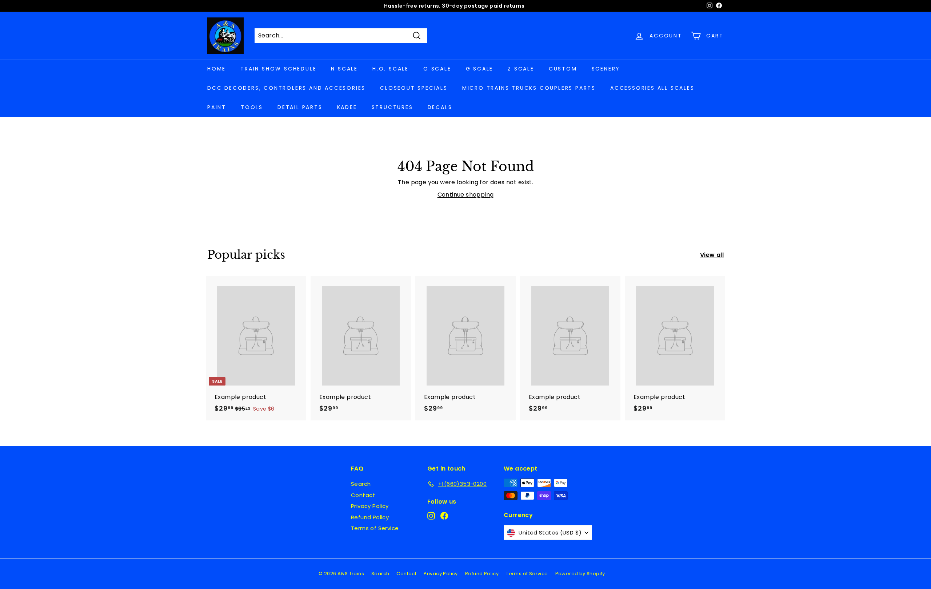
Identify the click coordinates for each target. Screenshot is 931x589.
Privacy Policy (370, 506)
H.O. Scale (390, 68)
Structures (392, 107)
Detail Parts (300, 107)
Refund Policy (370, 517)
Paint (216, 107)
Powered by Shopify (580, 573)
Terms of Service (375, 528)
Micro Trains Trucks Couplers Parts (529, 88)
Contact (363, 495)
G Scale (480, 68)
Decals (440, 107)
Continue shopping (465, 194)
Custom (563, 68)
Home (216, 68)
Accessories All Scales (652, 88)
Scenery (606, 68)
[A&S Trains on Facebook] (444, 516)
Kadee (347, 107)
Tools (252, 107)
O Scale (437, 68)
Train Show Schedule (278, 68)
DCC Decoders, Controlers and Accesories (286, 88)
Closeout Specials (414, 88)
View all (712, 255)
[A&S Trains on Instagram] (431, 516)
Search (361, 484)
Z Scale (521, 68)
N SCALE (344, 68)
